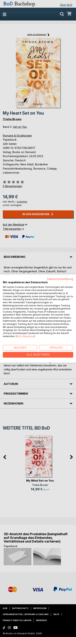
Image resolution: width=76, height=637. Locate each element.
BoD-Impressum (25, 336)
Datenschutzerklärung (60, 279)
